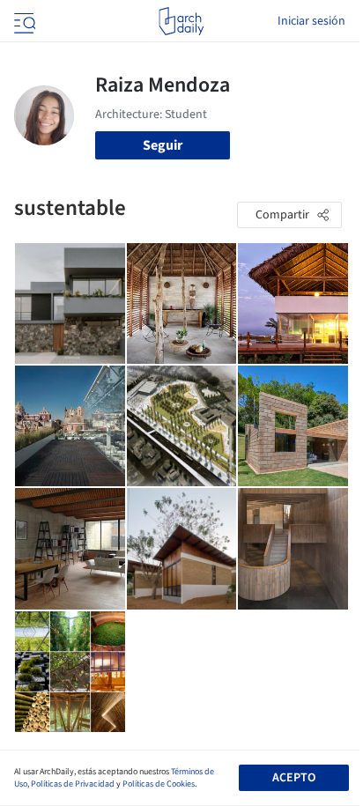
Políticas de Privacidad (73, 784)
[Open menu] (23, 21)
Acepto (293, 778)
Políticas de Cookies (158, 784)
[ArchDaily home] (181, 21)
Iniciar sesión (311, 21)
